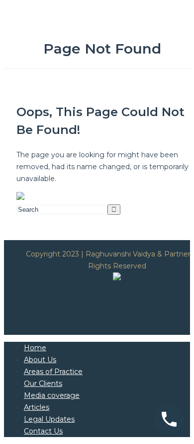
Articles (36, 407)
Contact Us (43, 431)
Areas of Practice (53, 371)
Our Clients (43, 383)
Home (35, 347)
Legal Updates (49, 419)
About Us (40, 359)
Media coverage (52, 395)
